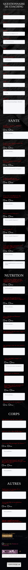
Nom (5, 22)
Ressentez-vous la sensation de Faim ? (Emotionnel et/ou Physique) (14, 386)
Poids (5, 90)
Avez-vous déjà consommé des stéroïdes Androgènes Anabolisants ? (12, 247)
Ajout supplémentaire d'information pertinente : (12, 521)
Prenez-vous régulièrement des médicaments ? (13, 144)
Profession (6, 65)
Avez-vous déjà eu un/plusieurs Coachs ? (11, 503)
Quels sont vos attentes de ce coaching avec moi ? (11, 489)
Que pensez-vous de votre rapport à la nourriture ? (14, 332)
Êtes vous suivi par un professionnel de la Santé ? (12, 179)
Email (5, 30)
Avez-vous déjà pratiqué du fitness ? (14, 443)
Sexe (5, 73)
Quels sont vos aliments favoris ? (11, 374)
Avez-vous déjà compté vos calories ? (12, 359)
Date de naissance (9, 57)
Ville (5, 48)
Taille (5, 81)
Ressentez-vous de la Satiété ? (13, 402)
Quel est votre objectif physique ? (13, 431)
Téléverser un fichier (8, 533)
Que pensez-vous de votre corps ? (12, 419)
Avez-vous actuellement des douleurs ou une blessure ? (12, 196)
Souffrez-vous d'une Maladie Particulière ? (12, 126)
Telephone (7, 38)
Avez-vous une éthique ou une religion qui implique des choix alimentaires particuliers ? (13, 281)
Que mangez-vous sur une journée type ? (14, 346)
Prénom (6, 14)
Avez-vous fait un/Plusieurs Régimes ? (11, 317)
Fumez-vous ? (8, 230)
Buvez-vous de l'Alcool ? (11, 213)
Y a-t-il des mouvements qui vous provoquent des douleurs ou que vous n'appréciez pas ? (14, 461)
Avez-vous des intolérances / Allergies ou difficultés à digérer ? (14, 299)
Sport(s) (5, 98)
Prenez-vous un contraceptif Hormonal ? (12, 161)
